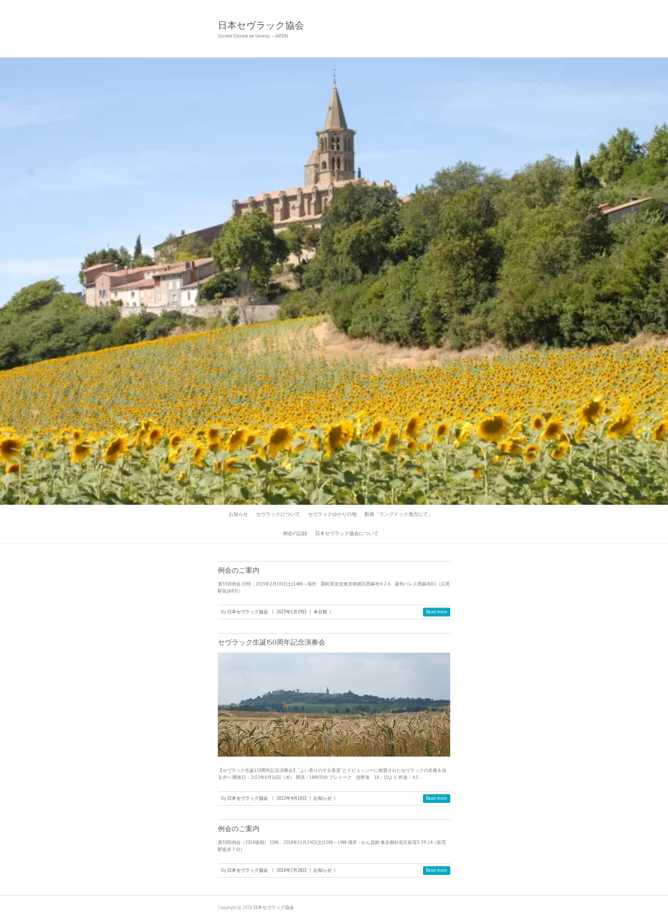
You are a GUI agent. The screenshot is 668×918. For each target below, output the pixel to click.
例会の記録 (295, 533)
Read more (436, 612)
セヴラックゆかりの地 (332, 514)
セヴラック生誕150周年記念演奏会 (271, 642)
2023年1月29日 (291, 612)
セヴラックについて (278, 514)
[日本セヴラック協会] (334, 61)
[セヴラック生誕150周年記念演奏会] (334, 705)
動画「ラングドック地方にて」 (399, 514)
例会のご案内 (239, 570)
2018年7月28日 (291, 870)
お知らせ (238, 514)
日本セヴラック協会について (347, 533)
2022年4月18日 (291, 798)
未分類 (320, 612)
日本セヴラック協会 (261, 25)
